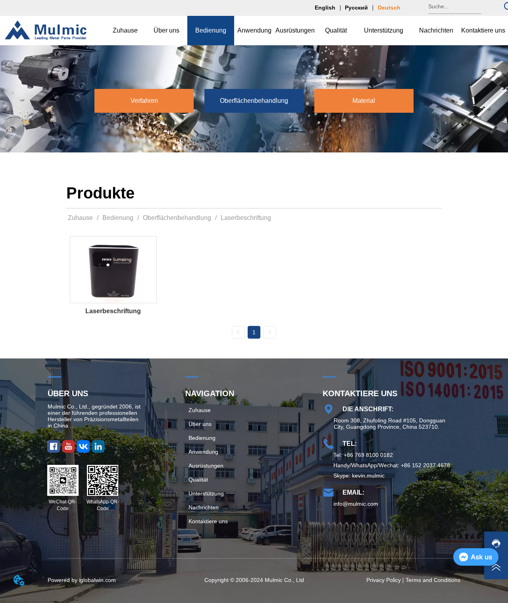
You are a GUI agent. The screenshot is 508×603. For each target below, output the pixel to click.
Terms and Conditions (433, 580)
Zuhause (80, 217)
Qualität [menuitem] (336, 30)
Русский (356, 7)
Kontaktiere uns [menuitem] (483, 30)
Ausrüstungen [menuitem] (295, 30)
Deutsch (389, 7)
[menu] (305, 30)
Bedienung (117, 217)
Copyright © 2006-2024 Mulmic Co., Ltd (254, 580)
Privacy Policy (383, 580)
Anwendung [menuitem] (254, 30)
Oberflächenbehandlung (177, 217)
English (325, 7)
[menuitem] (166, 30)
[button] (166, 30)
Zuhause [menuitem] (125, 30)
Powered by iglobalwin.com (82, 580)
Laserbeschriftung (246, 217)
